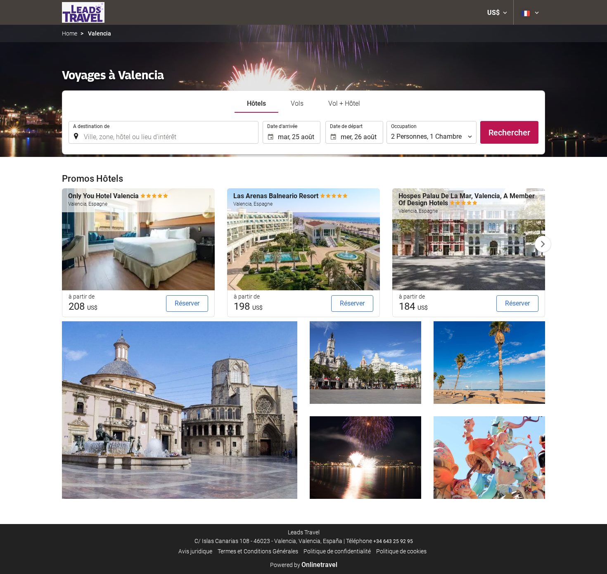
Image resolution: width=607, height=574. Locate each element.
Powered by (303, 565)
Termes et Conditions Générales (258, 551)
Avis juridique (195, 551)
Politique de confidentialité (337, 551)
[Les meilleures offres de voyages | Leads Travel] (83, 12)
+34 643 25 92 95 (393, 541)
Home (69, 33)
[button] (497, 12)
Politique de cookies (401, 551)
